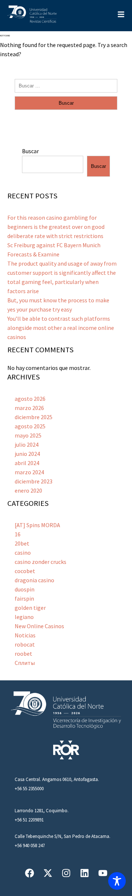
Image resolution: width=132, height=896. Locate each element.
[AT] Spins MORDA (37, 525)
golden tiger (30, 607)
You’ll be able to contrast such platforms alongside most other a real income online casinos (60, 328)
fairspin (24, 598)
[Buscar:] (66, 85)
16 (18, 534)
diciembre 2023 (33, 481)
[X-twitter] (48, 873)
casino (23, 552)
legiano (24, 616)
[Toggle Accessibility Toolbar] (116, 880)
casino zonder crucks (40, 561)
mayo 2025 (28, 435)
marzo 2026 (29, 407)
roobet (23, 653)
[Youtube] (103, 873)
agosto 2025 (30, 426)
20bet (22, 543)
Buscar (30, 151)
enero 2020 (28, 490)
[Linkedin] (84, 873)
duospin (24, 589)
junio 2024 (27, 453)
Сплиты (25, 662)
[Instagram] (66, 873)
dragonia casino (34, 580)
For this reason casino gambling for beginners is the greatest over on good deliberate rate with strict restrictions (55, 227)
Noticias (25, 635)
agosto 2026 (30, 398)
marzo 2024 (29, 472)
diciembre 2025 (33, 417)
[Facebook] (29, 873)
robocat (25, 644)
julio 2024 (26, 444)
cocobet (25, 571)
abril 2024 (27, 463)
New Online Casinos (39, 626)
